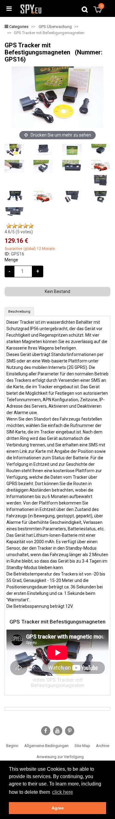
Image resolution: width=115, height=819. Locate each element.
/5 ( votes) (19, 231)
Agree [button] (58, 807)
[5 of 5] (31, 226)
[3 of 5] (20, 226)
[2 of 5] (14, 226)
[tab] (19, 311)
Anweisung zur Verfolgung (60, 756)
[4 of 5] (25, 226)
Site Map (82, 745)
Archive (102, 745)
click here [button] (62, 792)
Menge (11, 259)
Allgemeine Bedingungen (46, 745)
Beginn (12, 745)
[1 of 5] (9, 226)
